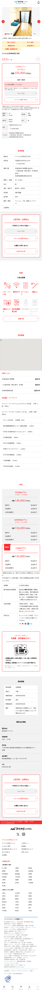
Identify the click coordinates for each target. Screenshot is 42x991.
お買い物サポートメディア (11, 940)
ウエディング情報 (9, 938)
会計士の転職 (29, 944)
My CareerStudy (24, 955)
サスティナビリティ (22, 971)
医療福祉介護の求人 (22, 929)
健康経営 (12, 952)
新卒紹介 (29, 942)
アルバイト (28, 927)
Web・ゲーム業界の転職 (10, 942)
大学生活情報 (24, 935)
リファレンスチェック (10, 961)
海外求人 (6, 927)
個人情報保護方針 (18, 973)
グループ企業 (7, 973)
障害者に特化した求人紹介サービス (25, 952)
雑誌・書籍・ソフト (21, 937)
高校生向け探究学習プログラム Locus (14, 967)
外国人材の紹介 (23, 950)
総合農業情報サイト (28, 938)
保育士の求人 (28, 948)
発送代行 (6, 952)
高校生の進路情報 (9, 931)
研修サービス (32, 950)
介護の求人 (15, 950)
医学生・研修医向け (17, 923)
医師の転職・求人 (19, 948)
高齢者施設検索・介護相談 (24, 961)
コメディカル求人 (9, 948)
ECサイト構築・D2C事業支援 (12, 955)
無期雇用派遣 (7, 950)
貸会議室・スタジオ (22, 957)
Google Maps (15, 128)
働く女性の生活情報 (9, 937)
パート (34, 927)
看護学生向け (7, 923)
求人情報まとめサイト (10, 922)
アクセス (13, 971)
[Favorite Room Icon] (38, 59)
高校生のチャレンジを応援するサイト (14, 933)
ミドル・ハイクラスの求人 (17, 927)
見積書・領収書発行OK (11, 49)
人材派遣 (21, 940)
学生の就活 (20, 922)
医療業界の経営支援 (9, 959)
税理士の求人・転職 (9, 946)
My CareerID (32, 955)
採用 (31, 971)
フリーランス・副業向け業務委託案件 (14, 925)
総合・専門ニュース (20, 931)
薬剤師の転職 (25, 946)
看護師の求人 (33, 946)
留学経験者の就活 (28, 922)
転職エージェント (9, 944)
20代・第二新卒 (22, 942)
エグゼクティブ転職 (20, 944)
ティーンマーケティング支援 (11, 935)
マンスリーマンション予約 (11, 963)
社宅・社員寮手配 (20, 959)
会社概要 (6, 971)
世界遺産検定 (18, 938)
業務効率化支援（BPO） (19, 953)
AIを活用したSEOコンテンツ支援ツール (14, 965)
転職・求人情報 (29, 925)
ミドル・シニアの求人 (10, 929)
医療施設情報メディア (10, 957)
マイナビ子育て (8, 953)
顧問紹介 (18, 946)
